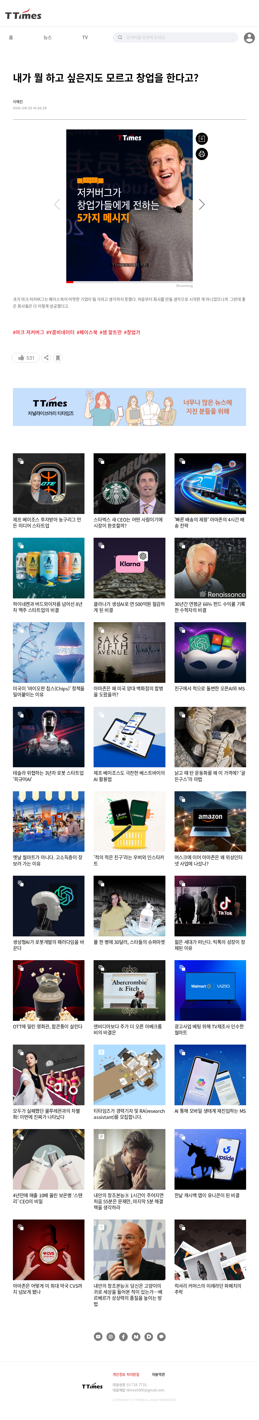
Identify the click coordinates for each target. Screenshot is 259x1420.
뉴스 (48, 37)
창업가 (133, 332)
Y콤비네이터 (62, 332)
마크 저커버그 (30, 332)
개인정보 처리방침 (126, 1374)
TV (85, 37)
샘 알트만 (112, 332)
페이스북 (88, 332)
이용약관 (158, 1374)
